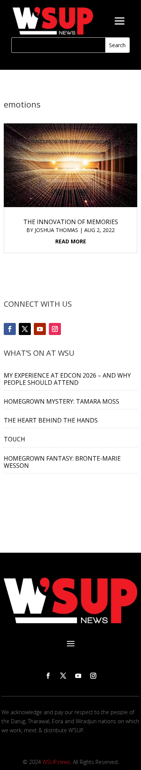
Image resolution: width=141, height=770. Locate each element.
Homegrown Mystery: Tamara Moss (61, 401)
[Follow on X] (25, 329)
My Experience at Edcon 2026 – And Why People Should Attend (67, 379)
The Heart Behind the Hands (51, 420)
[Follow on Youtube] (40, 329)
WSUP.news (56, 761)
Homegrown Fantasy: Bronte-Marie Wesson (62, 462)
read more (70, 241)
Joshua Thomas (56, 230)
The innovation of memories (70, 222)
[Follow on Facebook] (10, 329)
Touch (14, 439)
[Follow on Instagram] (55, 329)
